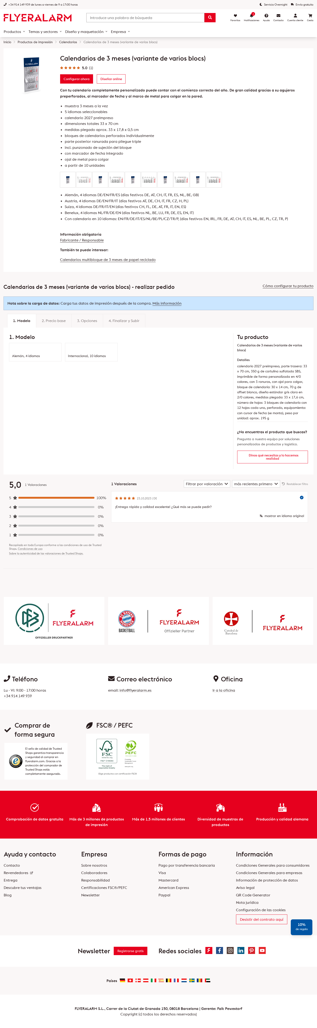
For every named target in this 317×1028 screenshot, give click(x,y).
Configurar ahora (77, 79)
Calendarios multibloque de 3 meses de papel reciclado (108, 259)
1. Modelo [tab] (21, 320)
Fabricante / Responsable (82, 240)
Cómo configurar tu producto (288, 285)
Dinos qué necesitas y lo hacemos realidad (273, 457)
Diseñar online (111, 79)
